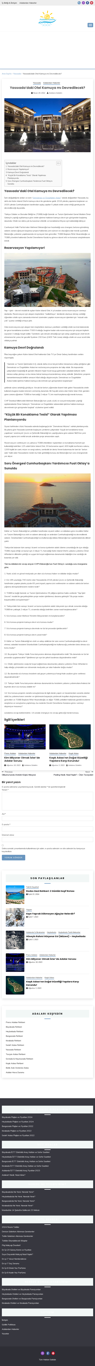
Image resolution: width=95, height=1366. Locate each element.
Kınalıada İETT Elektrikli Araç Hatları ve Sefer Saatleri (25, 1166)
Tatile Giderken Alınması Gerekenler (17, 1236)
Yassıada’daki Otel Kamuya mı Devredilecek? (26, 166)
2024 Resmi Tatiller (10, 1227)
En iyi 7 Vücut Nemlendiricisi (14, 1259)
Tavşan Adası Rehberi (15, 1054)
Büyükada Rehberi (14, 1027)
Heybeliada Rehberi (14, 1031)
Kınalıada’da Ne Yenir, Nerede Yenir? (17, 1205)
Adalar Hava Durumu (15, 1072)
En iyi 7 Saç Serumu (10, 1263)
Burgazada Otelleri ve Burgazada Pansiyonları (22, 1298)
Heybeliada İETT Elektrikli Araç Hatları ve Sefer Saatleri (26, 1157)
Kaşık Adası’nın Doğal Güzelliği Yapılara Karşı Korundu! (68, 759)
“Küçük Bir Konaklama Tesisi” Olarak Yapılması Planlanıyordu (27, 176)
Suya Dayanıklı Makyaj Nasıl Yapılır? (17, 1254)
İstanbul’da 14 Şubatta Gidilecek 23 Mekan (21, 1210)
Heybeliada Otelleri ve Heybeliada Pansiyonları (22, 1294)
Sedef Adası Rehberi (15, 1045)
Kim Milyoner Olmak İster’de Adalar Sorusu (22, 759)
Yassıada (17, 73)
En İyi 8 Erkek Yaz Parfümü (14, 1268)
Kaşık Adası (74, 753)
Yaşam (29, 910)
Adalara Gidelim (55, 93)
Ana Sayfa (6, 73)
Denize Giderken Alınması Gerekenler (18, 1231)
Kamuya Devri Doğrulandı (18, 172)
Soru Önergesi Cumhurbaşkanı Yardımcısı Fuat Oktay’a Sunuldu (30, 182)
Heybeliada (51, 932)
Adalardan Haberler (28, 3)
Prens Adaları (10, 753)
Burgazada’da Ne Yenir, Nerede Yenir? (18, 1201)
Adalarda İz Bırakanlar (35, 932)
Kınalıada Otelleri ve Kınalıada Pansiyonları (20, 1303)
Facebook (87, 2)
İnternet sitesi (8, 835)
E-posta (6, 824)
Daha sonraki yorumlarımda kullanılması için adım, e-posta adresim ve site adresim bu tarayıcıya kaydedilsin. (43, 850)
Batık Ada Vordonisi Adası (17, 1068)
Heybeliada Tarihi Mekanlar (69, 932)
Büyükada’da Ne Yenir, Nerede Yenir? (18, 1192)
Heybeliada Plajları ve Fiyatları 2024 (18, 1121)
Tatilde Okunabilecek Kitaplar (14, 1240)
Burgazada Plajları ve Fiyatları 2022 (17, 1126)
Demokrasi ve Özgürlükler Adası (47, 198)
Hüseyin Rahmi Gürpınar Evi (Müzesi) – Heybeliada (55, 936)
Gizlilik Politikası (8, 1324)
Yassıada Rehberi (13, 1049)
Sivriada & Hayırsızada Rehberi (19, 1059)
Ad (4, 814)
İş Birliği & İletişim (9, 3)
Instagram (83, 2)
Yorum (5, 789)
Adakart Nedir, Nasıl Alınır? (13, 1175)
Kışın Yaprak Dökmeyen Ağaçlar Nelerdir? (50, 913)
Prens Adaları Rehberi (15, 1022)
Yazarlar (5, 1333)
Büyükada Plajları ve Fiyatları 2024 (17, 1117)
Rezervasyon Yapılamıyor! (18, 169)
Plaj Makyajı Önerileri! (11, 1245)
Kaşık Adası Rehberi (14, 1063)
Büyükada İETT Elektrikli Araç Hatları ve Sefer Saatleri (25, 1152)
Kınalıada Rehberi (13, 1040)
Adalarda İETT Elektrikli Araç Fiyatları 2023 (21, 1170)
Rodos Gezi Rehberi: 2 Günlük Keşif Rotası (50, 891)
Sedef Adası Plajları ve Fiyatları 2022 (18, 1135)
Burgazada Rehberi (14, 1036)
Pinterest (91, 2)
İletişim (5, 1320)
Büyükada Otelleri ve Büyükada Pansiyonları (21, 1289)
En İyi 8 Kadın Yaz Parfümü (14, 1272)
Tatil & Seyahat (32, 887)
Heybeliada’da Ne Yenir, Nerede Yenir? (18, 1196)
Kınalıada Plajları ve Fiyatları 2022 (17, 1131)
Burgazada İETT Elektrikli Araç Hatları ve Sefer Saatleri (26, 1161)
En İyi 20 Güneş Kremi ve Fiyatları (16, 1250)
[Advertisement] (47, 50)
